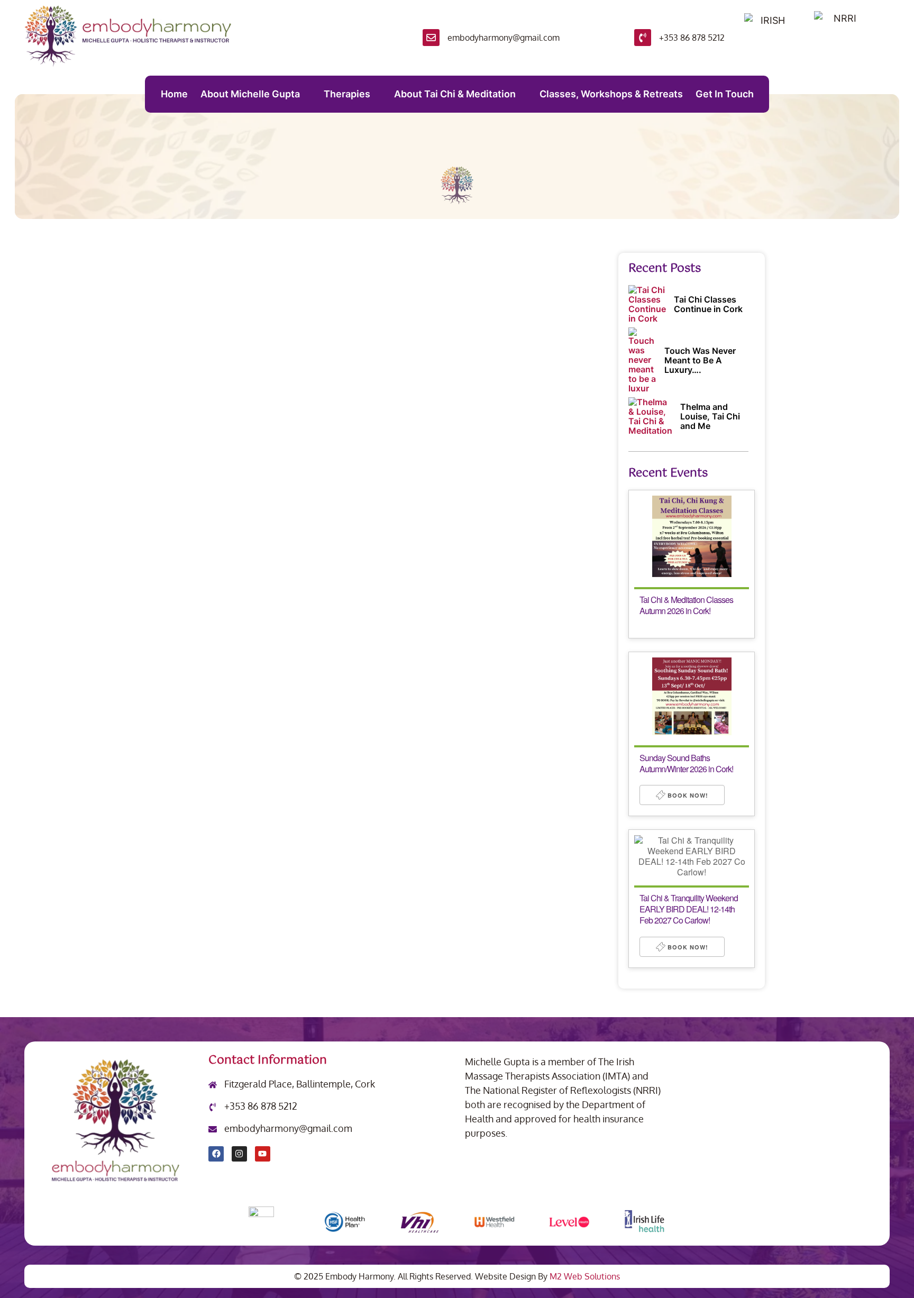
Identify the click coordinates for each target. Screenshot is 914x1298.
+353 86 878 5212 (692, 37)
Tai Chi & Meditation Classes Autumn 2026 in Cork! (686, 605)
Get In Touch (725, 93)
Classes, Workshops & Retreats (611, 93)
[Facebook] (216, 1154)
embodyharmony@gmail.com (503, 37)
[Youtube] (262, 1154)
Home (174, 93)
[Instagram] (239, 1154)
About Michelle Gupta (250, 93)
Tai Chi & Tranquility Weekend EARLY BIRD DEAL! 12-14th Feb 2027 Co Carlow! (688, 909)
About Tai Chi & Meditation (455, 93)
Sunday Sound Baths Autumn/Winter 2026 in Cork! (686, 763)
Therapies (347, 93)
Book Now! (686, 795)
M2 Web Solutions (585, 1276)
